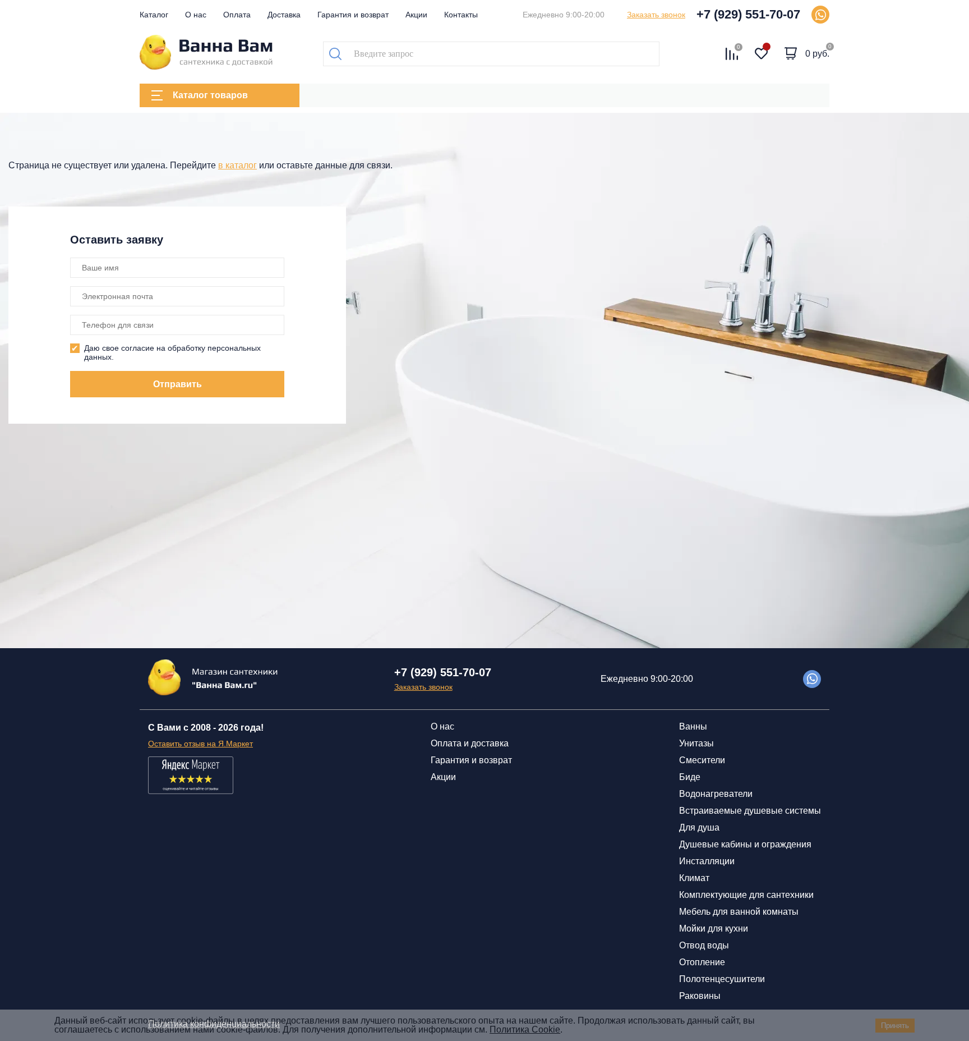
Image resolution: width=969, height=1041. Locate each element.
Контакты (461, 14)
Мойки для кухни (713, 928)
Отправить (177, 384)
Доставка (284, 14)
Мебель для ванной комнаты (739, 911)
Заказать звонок (656, 14)
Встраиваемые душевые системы (750, 810)
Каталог (154, 14)
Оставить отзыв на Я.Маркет (200, 743)
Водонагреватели (716, 794)
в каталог (237, 165)
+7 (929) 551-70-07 (748, 14)
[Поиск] (335, 54)
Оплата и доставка (470, 743)
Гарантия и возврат (353, 14)
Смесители (702, 760)
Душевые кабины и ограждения (745, 844)
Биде (689, 777)
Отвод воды (704, 945)
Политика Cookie (525, 1029)
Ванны (693, 726)
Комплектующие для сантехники (746, 895)
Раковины (700, 996)
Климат (694, 878)
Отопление (702, 962)
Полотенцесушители (722, 979)
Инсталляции (707, 861)
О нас (195, 14)
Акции (416, 14)
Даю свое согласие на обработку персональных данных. (172, 352)
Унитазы (696, 743)
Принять (895, 1025)
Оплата (237, 14)
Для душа (699, 827)
